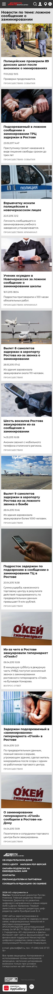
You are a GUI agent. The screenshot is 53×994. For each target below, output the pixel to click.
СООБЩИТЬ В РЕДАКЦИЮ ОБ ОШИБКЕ (24, 883)
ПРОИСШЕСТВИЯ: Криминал (20, 232)
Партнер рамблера (28, 980)
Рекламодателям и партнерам (21, 879)
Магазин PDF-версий (33, 864)
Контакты (8, 875)
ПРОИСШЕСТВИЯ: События (19, 83)
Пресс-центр (10, 864)
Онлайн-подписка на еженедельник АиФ (16, 869)
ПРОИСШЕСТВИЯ (13, 377)
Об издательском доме (17, 860)
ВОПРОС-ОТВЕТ (12, 686)
